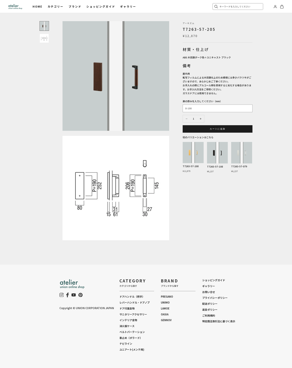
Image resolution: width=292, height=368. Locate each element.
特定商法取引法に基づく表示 (218, 321)
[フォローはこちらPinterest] (80, 295)
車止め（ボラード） (130, 338)
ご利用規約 (208, 315)
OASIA (164, 314)
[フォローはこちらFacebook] (67, 295)
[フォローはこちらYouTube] (73, 294)
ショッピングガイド (100, 6)
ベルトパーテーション (132, 332)
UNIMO (165, 302)
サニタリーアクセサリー (133, 314)
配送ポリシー (209, 303)
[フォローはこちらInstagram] (61, 295)
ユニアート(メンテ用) (131, 349)
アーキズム (188, 23)
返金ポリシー (209, 309)
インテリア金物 (128, 320)
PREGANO (167, 296)
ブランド (75, 6)
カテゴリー (56, 6)
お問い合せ (208, 292)
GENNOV (166, 320)
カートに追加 (217, 129)
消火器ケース (127, 326)
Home (38, 6)
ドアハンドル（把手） (132, 296)
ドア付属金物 (127, 308)
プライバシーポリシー (215, 297)
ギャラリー (128, 6)
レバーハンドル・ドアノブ (134, 302)
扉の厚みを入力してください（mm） (202, 101)
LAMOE (165, 308)
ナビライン (125, 343)
